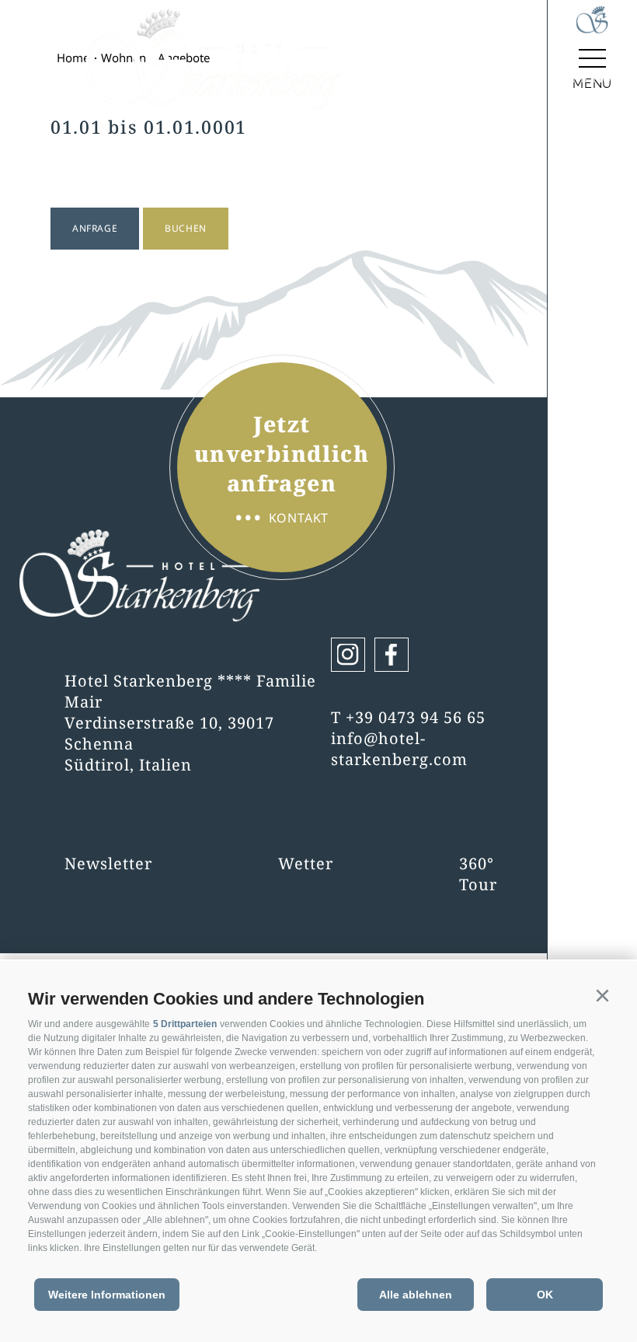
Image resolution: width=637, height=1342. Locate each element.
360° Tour (478, 874)
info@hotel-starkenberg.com (399, 749)
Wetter (305, 863)
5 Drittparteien (185, 1024)
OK (545, 1294)
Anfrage (94, 228)
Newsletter (108, 863)
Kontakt (282, 517)
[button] (602, 996)
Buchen (186, 228)
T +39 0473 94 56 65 (408, 717)
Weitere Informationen (106, 1294)
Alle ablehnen (415, 1294)
